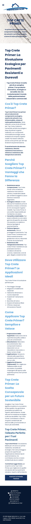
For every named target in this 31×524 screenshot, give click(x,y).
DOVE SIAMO (15, 499)
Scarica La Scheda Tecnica (16, 478)
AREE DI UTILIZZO (15, 493)
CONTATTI (15, 501)
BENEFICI (15, 491)
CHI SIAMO (15, 497)
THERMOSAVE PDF (16, 503)
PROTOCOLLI (15, 495)
